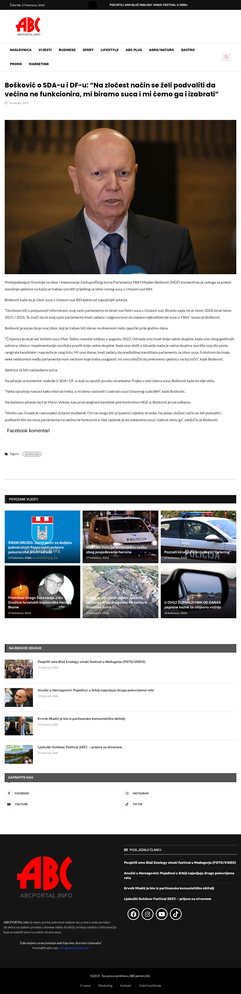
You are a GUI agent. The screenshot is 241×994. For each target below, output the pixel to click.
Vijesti (45, 50)
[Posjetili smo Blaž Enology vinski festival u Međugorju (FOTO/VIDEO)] (19, 669)
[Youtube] (162, 914)
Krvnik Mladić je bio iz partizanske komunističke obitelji (81, 719)
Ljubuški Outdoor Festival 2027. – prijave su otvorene (80, 747)
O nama (85, 985)
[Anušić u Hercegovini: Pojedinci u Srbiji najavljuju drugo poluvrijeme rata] (19, 697)
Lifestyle (110, 50)
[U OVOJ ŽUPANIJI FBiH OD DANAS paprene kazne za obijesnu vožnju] (198, 592)
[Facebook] (133, 914)
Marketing (39, 64)
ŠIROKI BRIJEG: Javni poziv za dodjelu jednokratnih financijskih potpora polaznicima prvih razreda (40, 547)
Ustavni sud (32, 454)
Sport (88, 50)
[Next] (106, 5)
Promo (16, 64)
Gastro (188, 50)
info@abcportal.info (74, 948)
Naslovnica (21, 50)
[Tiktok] (176, 914)
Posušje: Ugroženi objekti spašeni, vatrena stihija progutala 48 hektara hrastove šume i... (116, 603)
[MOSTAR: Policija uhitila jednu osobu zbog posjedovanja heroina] (120, 537)
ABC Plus (134, 50)
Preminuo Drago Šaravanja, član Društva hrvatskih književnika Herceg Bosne (40, 603)
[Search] (226, 57)
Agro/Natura (161, 50)
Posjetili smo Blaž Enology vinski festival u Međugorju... (155, 5)
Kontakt (125, 985)
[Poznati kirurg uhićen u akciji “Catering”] (198, 537)
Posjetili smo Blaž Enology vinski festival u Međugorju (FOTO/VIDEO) (91, 662)
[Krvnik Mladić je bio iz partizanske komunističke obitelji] (19, 726)
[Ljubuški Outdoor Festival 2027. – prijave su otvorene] (19, 754)
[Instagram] (147, 914)
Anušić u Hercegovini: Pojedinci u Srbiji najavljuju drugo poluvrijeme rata (96, 690)
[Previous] (101, 5)
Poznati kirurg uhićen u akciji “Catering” (197, 552)
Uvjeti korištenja (150, 985)
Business (67, 50)
